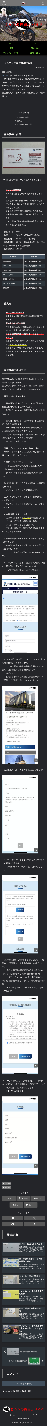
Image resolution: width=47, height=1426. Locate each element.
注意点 (19, 121)
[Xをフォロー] (34, 1218)
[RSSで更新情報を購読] (34, 1224)
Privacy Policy (23, 1418)
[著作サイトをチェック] (12, 1218)
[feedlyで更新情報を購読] (12, 1224)
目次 (20, 112)
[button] (16, 1205)
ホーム (12, 1415)
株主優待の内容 (23, 117)
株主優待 (8, 1183)
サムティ (6, 76)
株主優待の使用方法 (24, 124)
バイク (34, 1415)
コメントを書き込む (23, 1384)
